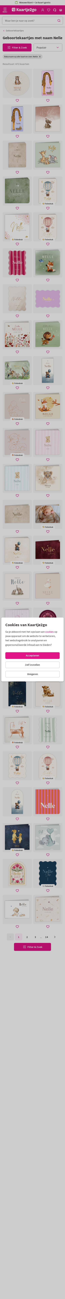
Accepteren (32, 655)
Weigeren (32, 674)
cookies (49, 631)
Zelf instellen (32, 664)
